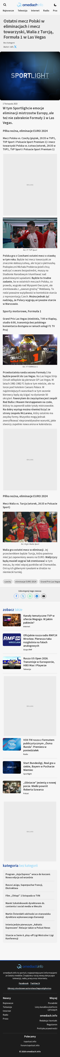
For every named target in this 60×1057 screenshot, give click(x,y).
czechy (7, 581)
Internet (35, 10)
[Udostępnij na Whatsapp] (30, 596)
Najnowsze (8, 10)
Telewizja (22, 10)
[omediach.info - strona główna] (30, 5)
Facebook (23, 983)
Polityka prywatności (47, 1028)
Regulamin (52, 1024)
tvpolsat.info (30, 1041)
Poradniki (52, 1003)
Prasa (56, 10)
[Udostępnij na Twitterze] (23, 596)
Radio (46, 10)
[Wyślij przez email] (43, 596)
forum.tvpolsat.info (30, 1045)
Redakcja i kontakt (48, 1020)
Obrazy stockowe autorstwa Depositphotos (29, 988)
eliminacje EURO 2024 (25, 581)
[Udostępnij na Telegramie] (36, 596)
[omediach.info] (30, 967)
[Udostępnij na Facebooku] (16, 596)
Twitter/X (35, 983)
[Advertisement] (30, 185)
